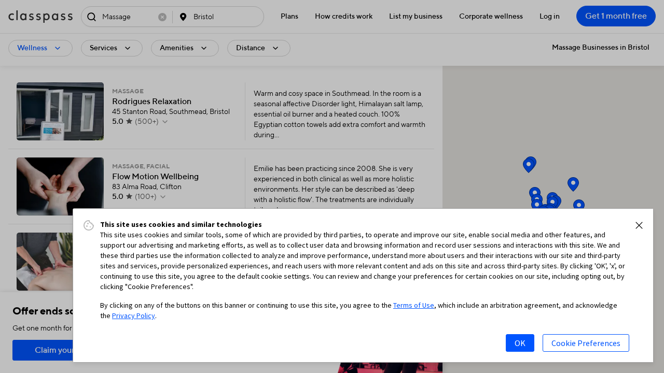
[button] (639, 225)
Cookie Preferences (585, 343)
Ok (520, 343)
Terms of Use (413, 305)
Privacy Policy (133, 315)
